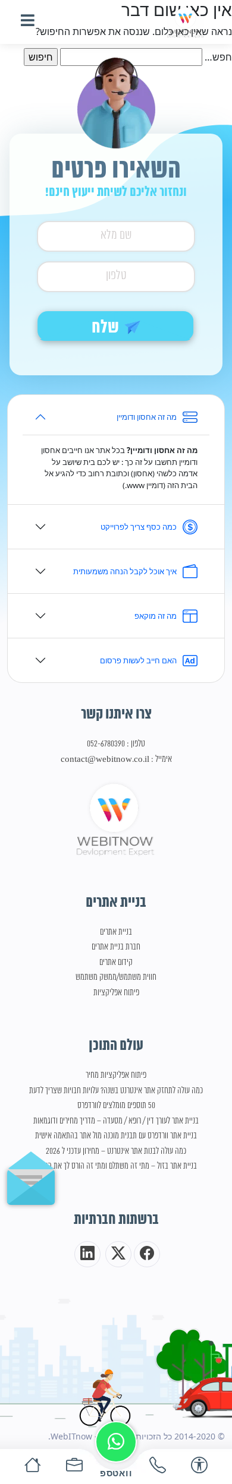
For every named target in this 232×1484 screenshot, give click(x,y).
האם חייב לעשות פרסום (138, 660)
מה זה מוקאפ (155, 615)
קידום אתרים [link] (116, 962)
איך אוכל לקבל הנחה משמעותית (125, 571)
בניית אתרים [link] (116, 932)
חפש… (218, 57)
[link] (185, 22)
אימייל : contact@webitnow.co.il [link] (116, 759)
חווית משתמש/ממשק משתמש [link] (116, 977)
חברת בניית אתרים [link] (116, 947)
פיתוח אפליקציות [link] (116, 993)
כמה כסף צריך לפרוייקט (139, 526)
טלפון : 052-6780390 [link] (116, 744)
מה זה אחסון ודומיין (147, 417)
